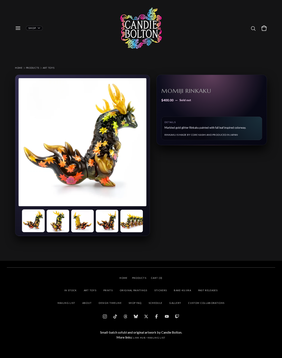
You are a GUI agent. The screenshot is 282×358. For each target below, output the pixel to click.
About (87, 303)
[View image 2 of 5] (57, 221)
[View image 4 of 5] (107, 221)
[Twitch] (177, 316)
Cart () (156, 278)
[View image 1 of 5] (33, 220)
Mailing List (66, 303)
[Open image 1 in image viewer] (82, 142)
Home (19, 67)
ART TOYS (48, 67)
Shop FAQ (135, 303)
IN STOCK (70, 290)
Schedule (155, 303)
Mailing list (157, 337)
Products (32, 67)
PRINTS (108, 290)
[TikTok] (115, 316)
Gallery (175, 303)
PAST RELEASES (208, 290)
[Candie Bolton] (141, 28)
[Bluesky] (136, 316)
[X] (146, 316)
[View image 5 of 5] (131, 221)
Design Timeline (110, 303)
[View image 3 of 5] (82, 221)
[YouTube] (167, 316)
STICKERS (160, 290)
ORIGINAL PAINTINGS (133, 290)
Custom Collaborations (206, 303)
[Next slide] (140, 142)
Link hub (139, 337)
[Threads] (125, 316)
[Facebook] (156, 316)
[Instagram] (105, 316)
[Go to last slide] (24, 142)
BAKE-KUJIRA (182, 290)
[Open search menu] (253, 28)
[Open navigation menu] (18, 28)
